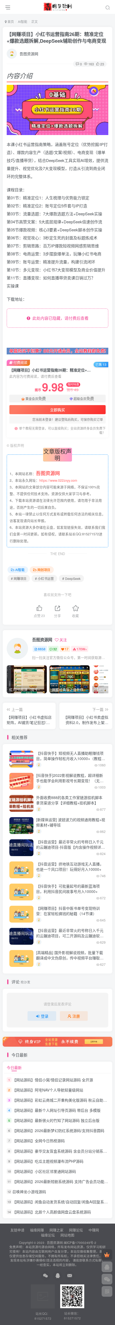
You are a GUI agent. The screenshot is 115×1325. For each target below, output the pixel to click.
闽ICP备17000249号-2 (80, 1242)
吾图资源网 (29, 53)
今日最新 (14, 1067)
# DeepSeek (71, 578)
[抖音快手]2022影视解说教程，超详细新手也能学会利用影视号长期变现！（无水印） (69, 780)
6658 (41, 649)
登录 (44, 1016)
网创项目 (43, 569)
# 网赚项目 (18, 578)
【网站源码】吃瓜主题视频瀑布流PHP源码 (47, 1161)
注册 (76, 1016)
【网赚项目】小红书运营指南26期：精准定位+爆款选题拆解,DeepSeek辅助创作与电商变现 (56, 37)
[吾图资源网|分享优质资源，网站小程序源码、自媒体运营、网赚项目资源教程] (57, 6)
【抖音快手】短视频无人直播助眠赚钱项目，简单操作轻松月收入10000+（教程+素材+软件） (69, 758)
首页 (10, 21)
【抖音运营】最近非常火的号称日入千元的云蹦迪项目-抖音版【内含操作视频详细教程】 (70, 847)
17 (66, 649)
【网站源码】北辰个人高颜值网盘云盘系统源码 (51, 1212)
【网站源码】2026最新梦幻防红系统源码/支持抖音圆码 (58, 1130)
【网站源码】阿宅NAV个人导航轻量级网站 (47, 1090)
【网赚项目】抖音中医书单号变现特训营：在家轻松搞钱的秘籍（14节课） (68, 910)
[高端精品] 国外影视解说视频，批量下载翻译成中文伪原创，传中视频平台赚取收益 (69, 958)
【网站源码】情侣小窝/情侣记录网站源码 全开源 (52, 1079)
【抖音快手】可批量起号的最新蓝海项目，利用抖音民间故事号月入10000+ (68, 888)
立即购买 (57, 409)
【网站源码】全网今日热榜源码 (38, 1141)
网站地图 (67, 1234)
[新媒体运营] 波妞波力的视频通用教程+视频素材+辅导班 (70, 822)
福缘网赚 (37, 1229)
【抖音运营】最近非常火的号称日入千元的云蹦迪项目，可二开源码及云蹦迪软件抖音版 (69, 935)
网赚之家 (56, 1229)
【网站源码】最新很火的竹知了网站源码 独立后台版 (55, 1120)
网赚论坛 (76, 1229)
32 (55, 649)
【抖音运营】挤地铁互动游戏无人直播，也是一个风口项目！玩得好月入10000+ (69, 866)
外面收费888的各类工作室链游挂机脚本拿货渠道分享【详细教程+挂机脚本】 (69, 800)
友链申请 (17, 1229)
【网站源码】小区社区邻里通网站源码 (44, 1171)
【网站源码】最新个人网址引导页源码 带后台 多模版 (56, 1110)
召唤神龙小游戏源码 (29, 1191)
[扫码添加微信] (107, 1279)
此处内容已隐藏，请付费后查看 (59, 318)
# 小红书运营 (44, 578)
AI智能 (22, 21)
